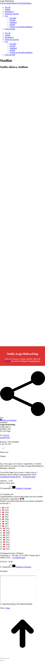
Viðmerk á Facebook (23, 488)
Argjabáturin (5, 477)
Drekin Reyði (15, 477)
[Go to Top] (22, 656)
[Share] (3, 658)
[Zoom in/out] (8, 658)
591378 (7, 361)
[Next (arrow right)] (3, 660)
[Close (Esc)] (1, 658)
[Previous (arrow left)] (1, 660)
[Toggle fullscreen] (6, 658)
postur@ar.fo (35, 361)
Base (8, 608)
